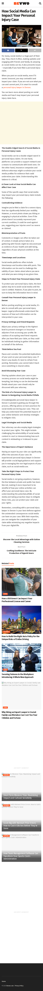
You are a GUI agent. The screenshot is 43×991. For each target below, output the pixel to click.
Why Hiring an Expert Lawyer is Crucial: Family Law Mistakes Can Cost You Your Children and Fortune (19, 715)
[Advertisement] (21, 123)
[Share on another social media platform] (34, 50)
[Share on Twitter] (21, 50)
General (6, 775)
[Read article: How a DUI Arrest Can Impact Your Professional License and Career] (21, 582)
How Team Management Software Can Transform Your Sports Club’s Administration (20, 856)
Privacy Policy (19, 986)
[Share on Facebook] (8, 50)
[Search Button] (40, 3)
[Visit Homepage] (21, 3)
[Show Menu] (3, 3)
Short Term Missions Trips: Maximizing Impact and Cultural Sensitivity (20, 796)
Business (6, 632)
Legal (5, 594)
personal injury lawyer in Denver (17, 87)
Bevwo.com (10, 986)
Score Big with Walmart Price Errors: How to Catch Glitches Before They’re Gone (20, 826)
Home (4, 981)
